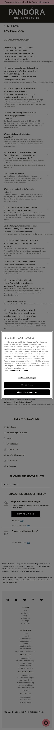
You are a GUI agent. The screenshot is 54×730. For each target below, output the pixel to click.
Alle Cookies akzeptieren (27, 392)
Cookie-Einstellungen (27, 378)
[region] (27, 365)
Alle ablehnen (27, 385)
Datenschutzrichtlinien (19, 371)
